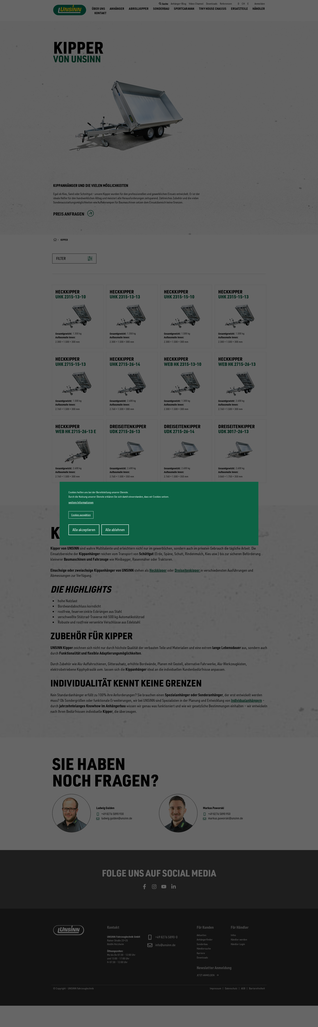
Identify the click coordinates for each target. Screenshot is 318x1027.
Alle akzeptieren (84, 529)
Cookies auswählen (81, 514)
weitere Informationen (80, 502)
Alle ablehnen (115, 529)
